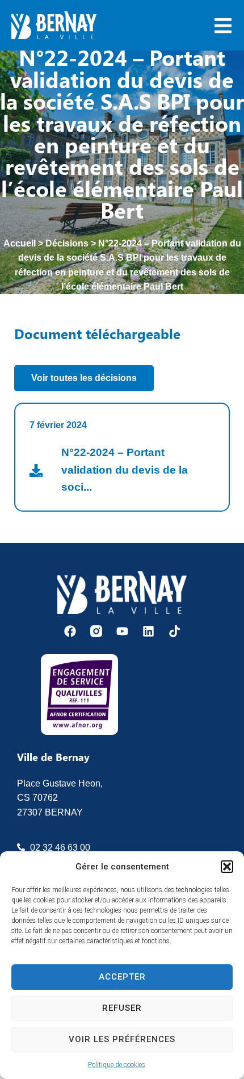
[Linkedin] (148, 631)
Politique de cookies (116, 1065)
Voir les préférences (122, 1039)
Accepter (122, 977)
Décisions (67, 243)
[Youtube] (122, 631)
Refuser (122, 1008)
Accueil (19, 243)
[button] (227, 866)
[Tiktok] (174, 631)
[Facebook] (70, 631)
